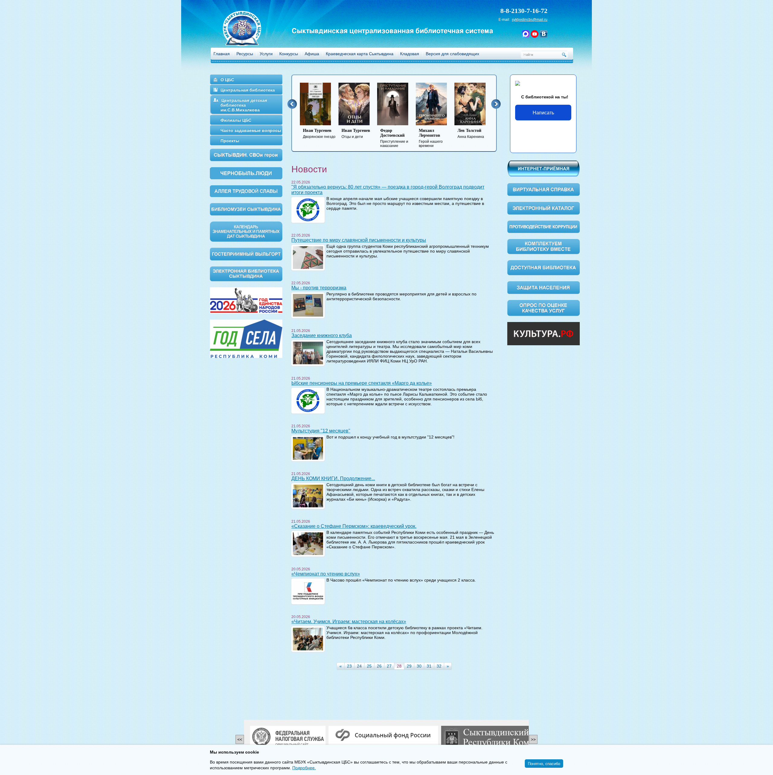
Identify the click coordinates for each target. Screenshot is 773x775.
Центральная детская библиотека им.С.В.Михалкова (243, 105)
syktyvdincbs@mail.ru (529, 20)
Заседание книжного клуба (321, 335)
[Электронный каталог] (543, 208)
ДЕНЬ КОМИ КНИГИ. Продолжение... (333, 478)
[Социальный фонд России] (383, 735)
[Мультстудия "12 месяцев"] (308, 447)
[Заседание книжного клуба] (308, 352)
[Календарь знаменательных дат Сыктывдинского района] (246, 231)
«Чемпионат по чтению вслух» (325, 573)
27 (389, 666)
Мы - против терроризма (318, 287)
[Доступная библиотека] (543, 267)
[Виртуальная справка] (543, 189)
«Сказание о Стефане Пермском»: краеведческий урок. (353, 526)
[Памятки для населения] (543, 287)
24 (359, 666)
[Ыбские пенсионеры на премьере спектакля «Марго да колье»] (308, 400)
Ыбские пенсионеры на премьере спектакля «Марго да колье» (361, 383)
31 (429, 666)
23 (349, 666)
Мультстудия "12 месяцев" (320, 430)
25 (369, 666)
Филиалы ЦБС (235, 120)
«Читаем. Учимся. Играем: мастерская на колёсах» (348, 621)
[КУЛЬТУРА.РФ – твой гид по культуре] (543, 333)
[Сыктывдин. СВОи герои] (246, 154)
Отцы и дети (356, 133)
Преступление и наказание (394, 138)
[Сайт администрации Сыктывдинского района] (499, 737)
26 (379, 666)
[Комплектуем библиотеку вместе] (543, 246)
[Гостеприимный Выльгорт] (246, 253)
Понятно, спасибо (544, 763)
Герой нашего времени (431, 138)
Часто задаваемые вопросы (250, 130)
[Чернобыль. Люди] (246, 173)
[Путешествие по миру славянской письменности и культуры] (308, 257)
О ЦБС (227, 79)
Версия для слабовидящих (452, 53)
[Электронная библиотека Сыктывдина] (246, 273)
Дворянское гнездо (319, 133)
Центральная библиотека (247, 90)
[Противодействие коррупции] (543, 226)
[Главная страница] (250, 36)
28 (399, 666)
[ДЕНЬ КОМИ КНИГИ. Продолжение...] (308, 495)
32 (439, 666)
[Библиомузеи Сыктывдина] (246, 208)
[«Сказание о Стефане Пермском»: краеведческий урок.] (308, 543)
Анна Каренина (470, 133)
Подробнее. (304, 767)
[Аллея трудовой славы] (246, 190)
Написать (543, 112)
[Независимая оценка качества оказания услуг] (543, 307)
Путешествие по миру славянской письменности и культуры (358, 240)
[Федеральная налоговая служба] (288, 737)
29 (409, 666)
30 (419, 666)
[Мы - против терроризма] (308, 304)
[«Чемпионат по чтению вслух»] (308, 590)
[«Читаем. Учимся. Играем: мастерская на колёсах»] (308, 638)
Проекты (229, 140)
